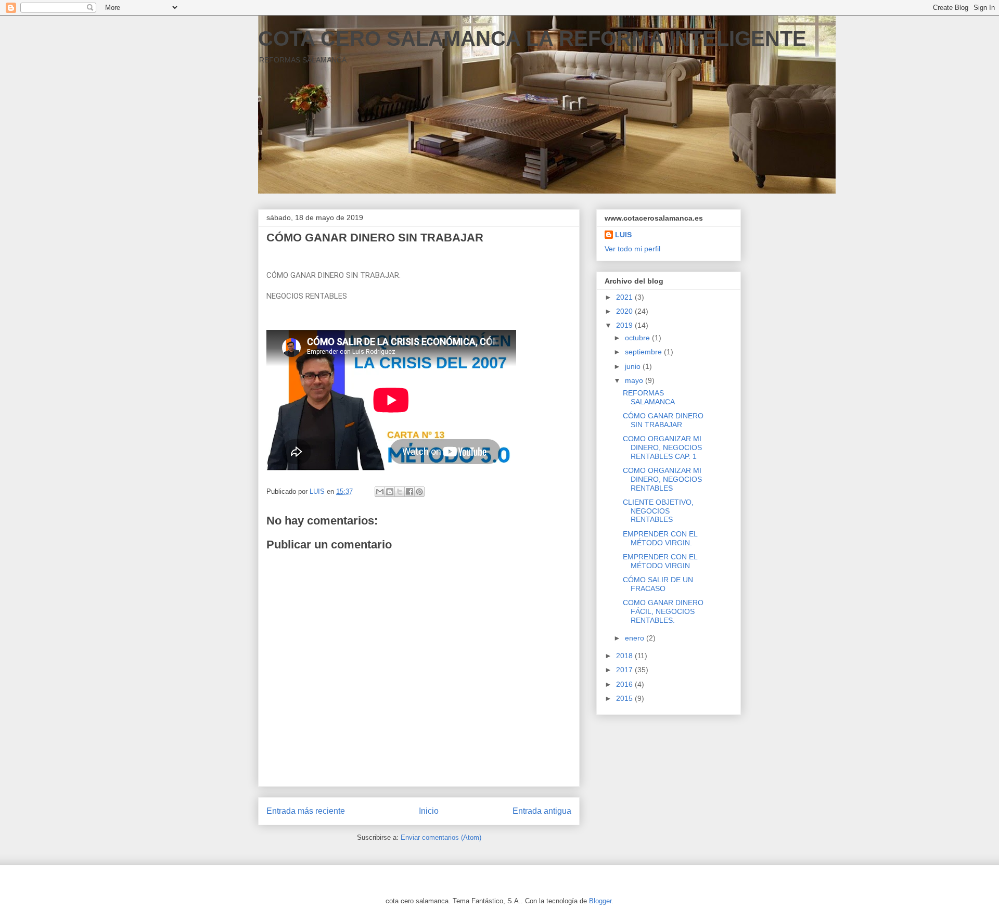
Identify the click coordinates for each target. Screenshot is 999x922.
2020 (625, 311)
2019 (625, 325)
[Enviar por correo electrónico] (380, 491)
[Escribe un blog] (390, 491)
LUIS (623, 234)
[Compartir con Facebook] (409, 491)
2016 (625, 684)
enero (635, 638)
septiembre (644, 352)
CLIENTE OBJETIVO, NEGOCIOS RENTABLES (658, 511)
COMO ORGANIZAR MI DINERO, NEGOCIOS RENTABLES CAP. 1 (662, 447)
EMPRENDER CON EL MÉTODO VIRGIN (660, 561)
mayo (635, 380)
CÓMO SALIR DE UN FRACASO (658, 584)
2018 (625, 655)
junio (634, 366)
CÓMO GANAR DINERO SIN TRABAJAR (663, 420)
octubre (638, 338)
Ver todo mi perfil (632, 249)
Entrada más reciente (305, 810)
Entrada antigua (542, 810)
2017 (625, 669)
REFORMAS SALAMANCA (649, 397)
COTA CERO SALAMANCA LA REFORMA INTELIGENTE (532, 38)
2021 (625, 297)
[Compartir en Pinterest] (419, 491)
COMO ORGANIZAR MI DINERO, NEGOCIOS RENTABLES (662, 479)
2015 (625, 698)
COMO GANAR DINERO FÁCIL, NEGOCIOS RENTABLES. (663, 611)
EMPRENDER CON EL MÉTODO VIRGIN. (660, 538)
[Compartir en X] (399, 491)
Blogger (600, 901)
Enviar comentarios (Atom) (441, 837)
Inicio (429, 810)
